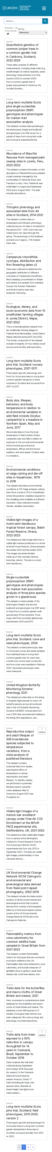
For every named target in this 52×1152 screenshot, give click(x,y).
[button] (8, 34)
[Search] (45, 21)
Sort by (21, 29)
